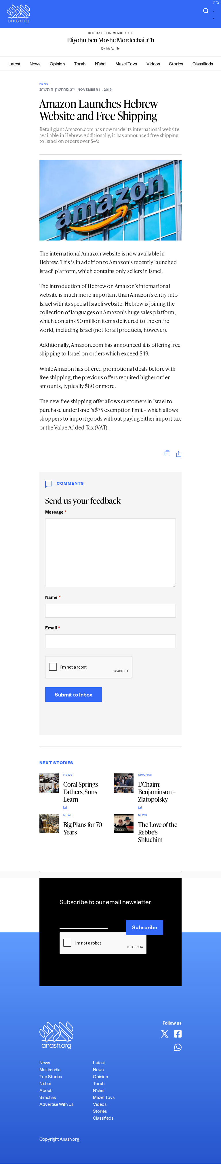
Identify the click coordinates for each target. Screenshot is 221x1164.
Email (52, 628)
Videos (153, 64)
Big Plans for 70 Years (82, 828)
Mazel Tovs (126, 64)
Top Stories (50, 1077)
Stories (176, 64)
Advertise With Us (56, 1105)
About (45, 1091)
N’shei (100, 64)
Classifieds (203, 64)
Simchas (145, 775)
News (35, 64)
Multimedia (49, 1070)
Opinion (57, 64)
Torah (79, 64)
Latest (14, 64)
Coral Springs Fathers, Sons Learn (80, 792)
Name (52, 598)
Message (55, 512)
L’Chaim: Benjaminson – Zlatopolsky (157, 792)
